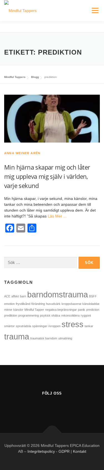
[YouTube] (52, 407)
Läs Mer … (57, 216)
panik (81, 309)
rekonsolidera (70, 315)
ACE (7, 296)
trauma (16, 336)
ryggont (86, 315)
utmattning (65, 338)
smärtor (9, 326)
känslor (18, 309)
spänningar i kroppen (46, 326)
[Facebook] (38, 407)
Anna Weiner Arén (22, 153)
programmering (28, 315)
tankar (89, 326)
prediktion (10, 315)
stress (72, 324)
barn (23, 296)
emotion (9, 303)
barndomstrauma (57, 294)
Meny (95, 10)
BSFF (93, 296)
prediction (92, 309)
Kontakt (79, 451)
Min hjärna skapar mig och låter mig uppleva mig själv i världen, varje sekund (47, 176)
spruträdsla (23, 326)
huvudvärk (53, 303)
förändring (38, 303)
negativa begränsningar (61, 309)
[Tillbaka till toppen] (52, 433)
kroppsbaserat (71, 303)
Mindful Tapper (34, 309)
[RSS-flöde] (65, 407)
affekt (15, 296)
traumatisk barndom (43, 338)
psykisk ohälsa (50, 315)
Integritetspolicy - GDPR (48, 451)
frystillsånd (23, 303)
